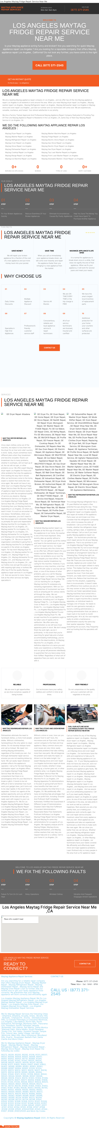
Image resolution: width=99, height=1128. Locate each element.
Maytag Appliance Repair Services (12, 8)
